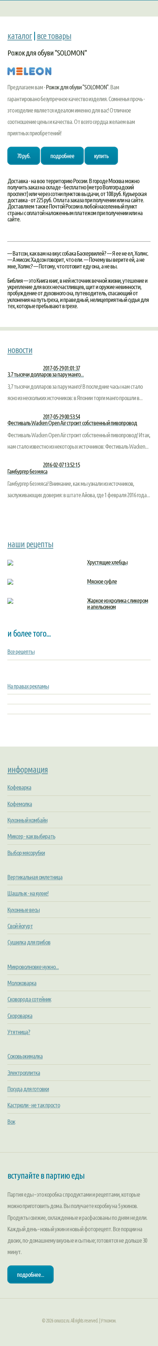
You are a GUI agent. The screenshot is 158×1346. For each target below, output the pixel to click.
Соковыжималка (25, 1056)
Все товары (54, 36)
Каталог (19, 36)
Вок (11, 1121)
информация (27, 769)
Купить (101, 155)
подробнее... (30, 1274)
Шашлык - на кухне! (28, 893)
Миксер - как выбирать (31, 836)
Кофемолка (19, 803)
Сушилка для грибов (28, 942)
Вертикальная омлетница (34, 876)
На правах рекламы (28, 686)
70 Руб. (23, 155)
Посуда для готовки (28, 1088)
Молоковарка (21, 982)
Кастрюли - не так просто (33, 1104)
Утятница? (18, 1031)
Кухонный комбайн (27, 819)
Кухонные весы (23, 909)
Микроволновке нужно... (33, 966)
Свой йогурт (20, 925)
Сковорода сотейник (29, 999)
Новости (19, 350)
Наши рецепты (30, 544)
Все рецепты (21, 651)
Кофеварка (19, 787)
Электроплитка (23, 1072)
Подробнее (62, 155)
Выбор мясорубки (26, 852)
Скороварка (19, 1015)
